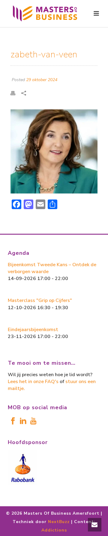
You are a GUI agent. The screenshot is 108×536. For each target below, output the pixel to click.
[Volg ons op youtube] (33, 421)
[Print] (15, 92)
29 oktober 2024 (41, 80)
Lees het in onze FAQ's (33, 381)
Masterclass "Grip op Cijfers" (40, 300)
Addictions (54, 530)
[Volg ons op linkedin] (23, 421)
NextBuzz (59, 522)
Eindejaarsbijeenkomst (33, 329)
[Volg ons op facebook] (12, 421)
